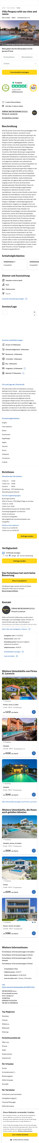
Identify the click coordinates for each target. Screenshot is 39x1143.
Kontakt (5, 1084)
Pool (16, 969)
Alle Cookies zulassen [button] (20, 1135)
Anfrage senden (27, 536)
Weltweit (5, 1028)
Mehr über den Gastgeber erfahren (14, 629)
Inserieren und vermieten (12, 1094)
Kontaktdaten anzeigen (10, 118)
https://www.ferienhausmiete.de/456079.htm (18, 987)
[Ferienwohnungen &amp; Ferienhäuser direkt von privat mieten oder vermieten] (3, 2)
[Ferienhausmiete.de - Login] (27, 2)
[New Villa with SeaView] (19, 909)
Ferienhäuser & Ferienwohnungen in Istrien (17, 955)
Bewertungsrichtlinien (10, 591)
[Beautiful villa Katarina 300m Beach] (19, 729)
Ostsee (5, 1020)
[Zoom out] (34, 315)
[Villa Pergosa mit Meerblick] (19, 826)
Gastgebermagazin (9, 1098)
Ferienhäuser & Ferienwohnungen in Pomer (17, 963)
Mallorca (5, 1024)
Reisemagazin (7, 1076)
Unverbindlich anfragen (19, 72)
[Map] (19, 323)
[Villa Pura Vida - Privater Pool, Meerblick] (19, 868)
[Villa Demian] (19, 688)
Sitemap (5, 1032)
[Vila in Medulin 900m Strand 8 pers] (19, 770)
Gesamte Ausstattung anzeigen (13, 299)
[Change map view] (5, 313)
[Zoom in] (34, 312)
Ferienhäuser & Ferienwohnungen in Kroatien (18, 952)
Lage (30, 403)
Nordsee (5, 1016)
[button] (32, 2)
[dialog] (20, 1126)
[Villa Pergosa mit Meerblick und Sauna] (19, 33)
